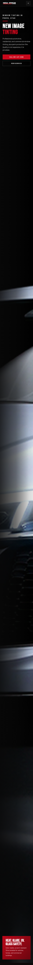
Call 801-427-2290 (16, 57)
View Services (16, 63)
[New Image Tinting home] (9, 3)
